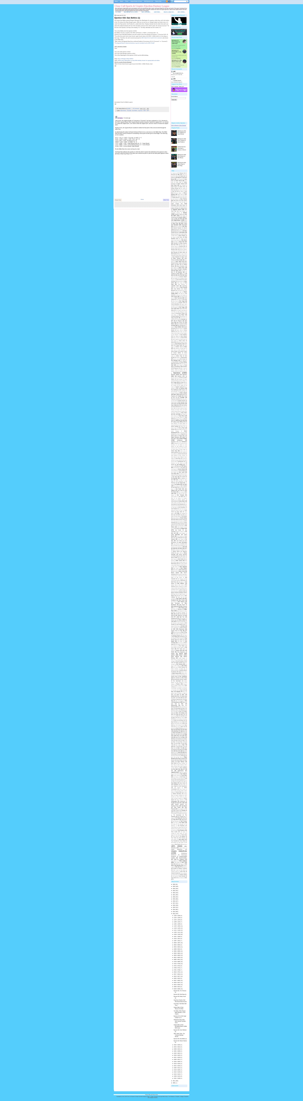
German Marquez (176, 412)
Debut (185, 346)
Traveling (172, 833)
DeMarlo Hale (178, 346)
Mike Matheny (181, 601)
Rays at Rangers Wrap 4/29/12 (125, 58)
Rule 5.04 (173, 729)
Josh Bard (174, 507)
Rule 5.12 (180, 734)
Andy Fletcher (183, 199)
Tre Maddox (182, 836)
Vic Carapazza (180, 859)
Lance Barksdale (175, 534)
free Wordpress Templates (174, 1096)
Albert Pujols (174, 186)
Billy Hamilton (184, 234)
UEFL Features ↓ (146, 12)
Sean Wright (174, 786)
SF (184, 769)
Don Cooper (182, 359)
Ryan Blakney (181, 761)
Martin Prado (175, 571)
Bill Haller (177, 229)
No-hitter (183, 626)
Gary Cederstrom (175, 405)
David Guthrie (174, 340)
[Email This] (142, 109)
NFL (177, 615)
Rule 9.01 (177, 754)
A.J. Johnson (180, 173)
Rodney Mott (174, 676)
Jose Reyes (185, 505)
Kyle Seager (180, 531)
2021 (174, 894)
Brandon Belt (182, 246)
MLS (186, 548)
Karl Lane (173, 514)
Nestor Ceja (173, 620)
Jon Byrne (181, 496)
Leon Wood (179, 540)
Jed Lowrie (174, 461)
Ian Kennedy (181, 432)
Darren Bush (179, 331)
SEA (179, 769)
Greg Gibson (182, 415)
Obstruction (181, 629)
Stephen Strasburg (179, 795)
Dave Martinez (183, 334)
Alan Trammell (182, 185)
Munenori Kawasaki (181, 612)
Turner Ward (182, 840)
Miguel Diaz (175, 594)
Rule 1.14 (176, 688)
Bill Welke (182, 232)
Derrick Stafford (177, 352)
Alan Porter (174, 185)
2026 (174, 884)
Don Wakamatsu (184, 360)
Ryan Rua (177, 766)
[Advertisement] (133, 204)
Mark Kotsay (174, 563)
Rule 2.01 (183, 714)
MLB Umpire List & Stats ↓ (131, 12)
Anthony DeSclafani (174, 206)
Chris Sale (184, 299)
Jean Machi (185, 460)
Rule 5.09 (175, 732)
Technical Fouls (174, 805)
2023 (174, 890)
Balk (186, 218)
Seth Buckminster (183, 786)
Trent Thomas (182, 837)
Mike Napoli (182, 604)
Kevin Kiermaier (180, 522)
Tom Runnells (180, 824)
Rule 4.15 (177, 726)
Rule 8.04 (175, 752)
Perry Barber (178, 644)
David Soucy (179, 345)
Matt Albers (185, 574)
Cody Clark (184, 310)
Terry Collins (177, 807)
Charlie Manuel (180, 290)
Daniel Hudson (179, 328)
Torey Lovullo (174, 831)
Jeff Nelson (184, 466)
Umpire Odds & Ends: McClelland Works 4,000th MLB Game (180, 1026)
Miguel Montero (182, 594)
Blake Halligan (182, 235)
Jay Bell (184, 458)
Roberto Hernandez (174, 670)
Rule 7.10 (182, 746)
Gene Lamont (180, 408)
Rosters (178, 684)
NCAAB (177, 613)
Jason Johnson (182, 455)
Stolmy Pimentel (180, 799)
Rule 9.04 (178, 755)
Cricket (172, 319)
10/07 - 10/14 (177, 940)
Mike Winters (182, 607)
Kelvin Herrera (178, 516)
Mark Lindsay (181, 563)
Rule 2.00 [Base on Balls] (180, 693)
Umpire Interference (176, 849)
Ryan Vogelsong (184, 766)
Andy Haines (184, 200)
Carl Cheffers (175, 278)
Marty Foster (182, 571)
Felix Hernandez (174, 391)
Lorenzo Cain (184, 543)
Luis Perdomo (181, 545)
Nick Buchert (173, 623)
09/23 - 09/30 (177, 944)
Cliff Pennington (174, 307)
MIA (184, 546)
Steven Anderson (178, 798)
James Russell (183, 452)
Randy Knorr (173, 659)
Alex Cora (173, 189)
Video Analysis (183, 860)
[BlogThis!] (144, 109)
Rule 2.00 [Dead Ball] (182, 696)
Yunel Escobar (182, 876)
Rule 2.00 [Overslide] (175, 708)
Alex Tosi (174, 191)
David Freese (183, 339)
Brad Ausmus (183, 243)
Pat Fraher (185, 635)
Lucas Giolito (175, 545)
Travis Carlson (179, 833)
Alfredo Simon (180, 194)
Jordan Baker (182, 501)
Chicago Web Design (163, 1096)
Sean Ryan (183, 784)
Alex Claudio (183, 188)
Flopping (173, 396)
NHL (181, 615)
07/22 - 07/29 (177, 963)
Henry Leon (183, 426)
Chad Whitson (177, 288)
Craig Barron (183, 316)
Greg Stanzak (180, 417)
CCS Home (118, 12)
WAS (183, 862)
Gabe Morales (181, 403)
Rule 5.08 (185, 731)
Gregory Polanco (179, 418)
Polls (183, 650)
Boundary (176, 243)
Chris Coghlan (183, 295)
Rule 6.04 (178, 737)
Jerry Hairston (174, 472)
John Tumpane (180, 495)
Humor (184, 429)
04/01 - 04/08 (177, 1051)
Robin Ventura (175, 673)
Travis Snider (175, 836)
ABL (179, 174)
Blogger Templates (184, 1096)
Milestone (180, 609)
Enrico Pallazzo (183, 380)
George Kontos (179, 409)
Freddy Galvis (173, 402)
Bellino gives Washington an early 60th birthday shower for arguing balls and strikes (139, 60)
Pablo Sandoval (177, 632)
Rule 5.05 (180, 729)
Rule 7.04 (173, 743)
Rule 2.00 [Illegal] (179, 700)
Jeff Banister (180, 461)
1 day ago (173, 76)
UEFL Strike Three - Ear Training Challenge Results (179, 1035)
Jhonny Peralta (178, 475)
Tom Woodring (181, 825)
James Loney (182, 450)
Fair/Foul (182, 388)
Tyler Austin (181, 842)
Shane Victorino (182, 789)
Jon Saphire (178, 498)
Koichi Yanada (180, 527)
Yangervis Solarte (174, 871)
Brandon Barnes (174, 246)
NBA (172, 613)
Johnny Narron (174, 496)
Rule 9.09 (180, 757)
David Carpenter (176, 339)
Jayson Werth (178, 460)
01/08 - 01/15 (177, 1076)
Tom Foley (175, 822)
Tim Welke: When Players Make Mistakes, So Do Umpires (180, 1012)
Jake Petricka (184, 447)
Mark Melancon (184, 565)
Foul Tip (175, 397)
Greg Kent (173, 417)
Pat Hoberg (175, 636)
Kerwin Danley (183, 518)
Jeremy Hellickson (174, 470)
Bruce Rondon (174, 267)
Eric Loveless (173, 385)
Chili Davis (180, 293)
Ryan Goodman (182, 763)
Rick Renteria (179, 664)
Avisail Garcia (174, 217)
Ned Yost (182, 617)
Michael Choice (175, 589)
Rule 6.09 (178, 740)
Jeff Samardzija (176, 467)
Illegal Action (174, 435)
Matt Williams (180, 583)
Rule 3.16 (176, 720)
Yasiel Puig (182, 871)
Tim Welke (177, 818)
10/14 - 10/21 (177, 938)
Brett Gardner (174, 253)
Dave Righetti (176, 336)
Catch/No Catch (175, 285)
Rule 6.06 (175, 738)
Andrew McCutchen (183, 197)
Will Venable (174, 868)
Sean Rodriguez (175, 784)
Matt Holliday (177, 580)
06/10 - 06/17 (177, 976)
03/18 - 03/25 (177, 1055)
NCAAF (183, 613)
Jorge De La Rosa (182, 502)
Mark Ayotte (180, 559)
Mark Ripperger (183, 566)
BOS (181, 218)
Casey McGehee (181, 284)
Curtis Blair (183, 319)
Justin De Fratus (179, 510)
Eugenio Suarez (179, 386)
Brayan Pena (174, 250)
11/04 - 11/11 (177, 932)
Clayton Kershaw (175, 305)
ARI (177, 177)
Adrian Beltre (178, 182)
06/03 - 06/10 (177, 978)
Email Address (174, 96)
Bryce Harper (174, 269)
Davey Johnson (176, 337)
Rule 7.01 (185, 740)
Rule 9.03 (173, 755)
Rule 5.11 (173, 734)
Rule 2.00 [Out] (183, 706)
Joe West (185, 484)
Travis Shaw (184, 834)
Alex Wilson (181, 191)
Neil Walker (183, 618)
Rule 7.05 (180, 743)
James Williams (174, 453)
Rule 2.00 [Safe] (174, 711)
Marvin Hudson (175, 572)
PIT (186, 630)
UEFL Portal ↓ (182, 12)
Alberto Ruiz (182, 186)
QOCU (173, 655)
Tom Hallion (182, 822)
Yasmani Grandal (175, 873)
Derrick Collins (183, 351)
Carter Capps (179, 282)
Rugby (176, 685)
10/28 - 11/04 (177, 934)
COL (179, 275)
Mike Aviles (181, 595)
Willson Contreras (183, 868)
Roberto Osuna (184, 671)
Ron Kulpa (184, 677)
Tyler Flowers (178, 844)
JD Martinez (176, 443)
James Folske (182, 449)
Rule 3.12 (176, 719)
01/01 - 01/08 (177, 1078)
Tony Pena (174, 830)
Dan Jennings (181, 325)
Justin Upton (179, 511)
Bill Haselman (183, 229)
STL (172, 770)
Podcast (178, 650)
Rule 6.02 (179, 735)
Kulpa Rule (184, 528)
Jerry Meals (174, 473)
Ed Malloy (185, 366)
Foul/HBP (182, 397)
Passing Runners (176, 635)
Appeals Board (177, 209)
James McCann (174, 452)
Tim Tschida (180, 816)
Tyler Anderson (174, 842)
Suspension (182, 801)
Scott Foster (182, 776)
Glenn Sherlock (174, 415)
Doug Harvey (176, 363)
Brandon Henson (182, 247)
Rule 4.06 (174, 723)
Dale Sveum (179, 322)
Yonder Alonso (175, 874)
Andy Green (176, 200)
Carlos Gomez (179, 279)
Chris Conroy (174, 296)
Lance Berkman (180, 536)
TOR (186, 802)
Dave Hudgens (184, 333)
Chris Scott (175, 301)
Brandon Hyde (174, 249)
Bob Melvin (184, 240)
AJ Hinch (181, 176)
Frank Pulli (174, 400)
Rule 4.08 (179, 723)
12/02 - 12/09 (177, 924)
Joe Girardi (180, 482)
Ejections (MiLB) (175, 374)
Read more (178, 48)
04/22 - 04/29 (177, 1044)
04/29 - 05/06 (177, 988)
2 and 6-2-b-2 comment (151, 38)
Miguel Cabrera (183, 592)
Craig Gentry (183, 317)
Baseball (129, 110)
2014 (174, 909)
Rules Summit (181, 758)
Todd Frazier (184, 819)
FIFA (177, 388)
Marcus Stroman (183, 557)
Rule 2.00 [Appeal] (175, 691)
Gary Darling (184, 405)
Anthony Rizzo (184, 208)
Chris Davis (182, 296)
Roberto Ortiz (176, 671)
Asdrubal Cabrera (179, 214)
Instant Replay (183, 438)
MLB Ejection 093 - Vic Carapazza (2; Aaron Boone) (182, 132)
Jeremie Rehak (181, 469)
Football (179, 396)
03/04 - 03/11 (177, 1059)
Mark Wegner (184, 568)
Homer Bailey (179, 429)
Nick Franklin (180, 623)
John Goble (180, 490)
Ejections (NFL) (181, 376)
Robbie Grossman (174, 668)
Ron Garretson (176, 677)
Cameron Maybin (183, 276)
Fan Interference (175, 389)
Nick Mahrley (180, 624)
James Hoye (174, 450)
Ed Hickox (177, 366)
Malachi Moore (176, 551)
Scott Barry (184, 775)
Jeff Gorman (180, 463)
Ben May (185, 226)
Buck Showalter (183, 269)
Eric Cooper (174, 382)
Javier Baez (178, 458)
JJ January (182, 443)
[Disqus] (141, 135)
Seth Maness (177, 787)
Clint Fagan (182, 307)
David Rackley (178, 343)
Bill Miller (185, 231)
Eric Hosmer (177, 383)
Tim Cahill (174, 813)
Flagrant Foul (182, 394)
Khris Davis (181, 525)
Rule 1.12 (182, 687)
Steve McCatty (180, 796)
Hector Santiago (174, 426)
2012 (174, 913)
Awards (180, 217)
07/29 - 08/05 (177, 961)
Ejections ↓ (157, 12)
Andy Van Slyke (182, 202)
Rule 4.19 (183, 726)
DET (172, 321)
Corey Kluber (173, 314)
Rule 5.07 (178, 731)
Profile (172, 652)
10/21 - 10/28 (177, 936)
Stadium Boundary (177, 793)
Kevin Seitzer (175, 525)
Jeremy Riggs (182, 470)
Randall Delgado (182, 658)
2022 (174, 892)
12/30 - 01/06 (177, 915)
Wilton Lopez (175, 870)
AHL (183, 174)
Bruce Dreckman (181, 266)
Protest (172, 653)
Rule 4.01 (183, 720)
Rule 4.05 (185, 722)
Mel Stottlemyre (180, 586)
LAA (186, 531)
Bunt (172, 272)
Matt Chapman (180, 578)
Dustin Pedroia (179, 365)
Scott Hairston (173, 778)
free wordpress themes (153, 1097)
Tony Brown (178, 828)
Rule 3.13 (182, 719)
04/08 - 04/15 (177, 1049)
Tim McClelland (177, 815)
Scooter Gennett (176, 775)
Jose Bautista (180, 504)
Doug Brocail (175, 362)
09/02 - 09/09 (177, 951)
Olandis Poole (174, 630)
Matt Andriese (174, 575)
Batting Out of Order (177, 226)
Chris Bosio (177, 295)
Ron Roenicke (176, 679)
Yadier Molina (183, 870)
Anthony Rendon (175, 208)
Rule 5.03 (184, 728)
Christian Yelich (181, 302)
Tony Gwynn (184, 828)
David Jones (182, 340)
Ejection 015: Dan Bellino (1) (180, 1038)
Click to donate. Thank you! (177, 86)
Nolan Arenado (183, 627)
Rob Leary (175, 667)
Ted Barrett (184, 805)
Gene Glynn (173, 408)
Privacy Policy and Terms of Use (151, 1094)
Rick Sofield (177, 665)
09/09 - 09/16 (177, 949)
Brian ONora (179, 261)
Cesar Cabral (175, 287)
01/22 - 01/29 (177, 1072)
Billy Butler (173, 234)
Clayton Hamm (184, 304)
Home (142, 199)
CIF (182, 273)
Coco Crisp (178, 310)
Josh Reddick (174, 508)
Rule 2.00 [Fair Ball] (178, 697)
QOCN (181, 653)
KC (176, 513)
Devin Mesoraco (180, 354)
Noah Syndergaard (174, 627)
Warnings (179, 865)
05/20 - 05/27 (177, 982)
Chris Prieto (179, 299)
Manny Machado (183, 554)
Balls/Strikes (123, 110)
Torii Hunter (183, 831)
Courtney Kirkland (175, 316)
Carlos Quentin (180, 281)
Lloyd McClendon (183, 542)
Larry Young (180, 539)
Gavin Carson (183, 406)
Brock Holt (179, 264)
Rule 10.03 (177, 690)
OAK (174, 629)
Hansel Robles (182, 423)
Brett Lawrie (181, 253)
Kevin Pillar (177, 524)
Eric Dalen (181, 382)
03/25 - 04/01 (177, 1053)
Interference (184, 441)
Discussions (184, 357)
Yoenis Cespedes (183, 873)
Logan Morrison (176, 543)
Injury (174, 438)
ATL (181, 177)
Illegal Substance (175, 437)
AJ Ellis (176, 176)
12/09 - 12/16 (177, 921)
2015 (174, 907)
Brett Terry (185, 255)
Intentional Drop (175, 441)
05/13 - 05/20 (177, 984)
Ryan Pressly (180, 764)
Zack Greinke (180, 877)
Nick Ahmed (178, 621)
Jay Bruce (173, 460)
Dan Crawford (180, 323)
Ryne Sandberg (183, 767)
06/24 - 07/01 (177, 972)
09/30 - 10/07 (177, 942)
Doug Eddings (183, 362)
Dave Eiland (177, 333)
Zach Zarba (173, 877)
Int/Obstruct (180, 440)
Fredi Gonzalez (181, 402)
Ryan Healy (173, 764)
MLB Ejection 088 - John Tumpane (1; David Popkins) (182, 140)
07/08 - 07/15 (177, 967)
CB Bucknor (179, 272)
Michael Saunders (174, 591)
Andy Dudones (175, 199)
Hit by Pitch (182, 428)
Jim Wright (181, 479)
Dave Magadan (175, 334)
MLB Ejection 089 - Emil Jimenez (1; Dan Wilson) (182, 156)
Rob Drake (184, 665)
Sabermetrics (181, 770)
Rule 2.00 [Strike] (180, 713)
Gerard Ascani (177, 411)
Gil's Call (175, 414)
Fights (174, 394)
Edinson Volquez (174, 369)
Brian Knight (179, 260)
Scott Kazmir (180, 778)
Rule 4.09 (185, 723)
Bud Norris (183, 270)
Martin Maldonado (183, 569)
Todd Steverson (176, 821)
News (180, 620)
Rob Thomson (182, 667)
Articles (185, 212)
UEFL (148, 110)
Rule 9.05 (183, 755)
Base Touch (184, 223)
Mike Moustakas (175, 603)
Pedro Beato (180, 642)
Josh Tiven (181, 508)
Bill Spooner (175, 232)
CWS (183, 275)
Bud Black (175, 270)
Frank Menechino (184, 399)
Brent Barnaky (174, 252)
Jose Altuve (173, 504)
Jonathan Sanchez (181, 499)
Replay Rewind (179, 662)
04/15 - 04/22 (177, 1047)
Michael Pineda (183, 589)
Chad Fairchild (183, 287)
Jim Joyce (174, 476)
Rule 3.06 (181, 717)
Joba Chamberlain (179, 481)
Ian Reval (178, 434)
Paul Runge (180, 641)
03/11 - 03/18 (177, 1057)
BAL (177, 218)
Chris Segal (182, 301)
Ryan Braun (174, 763)
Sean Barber (174, 783)
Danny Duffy (179, 330)
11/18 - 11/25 (177, 928)
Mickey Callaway (174, 592)
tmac (186, 877)
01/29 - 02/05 (177, 1070)
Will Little (177, 867)
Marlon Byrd (175, 569)
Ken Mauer (184, 516)
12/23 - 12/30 (177, 917)
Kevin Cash (182, 519)
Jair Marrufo (180, 444)
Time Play (185, 818)
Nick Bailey (184, 621)
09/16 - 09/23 (177, 947)
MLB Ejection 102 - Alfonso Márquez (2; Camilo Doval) (176, 42)
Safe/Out (173, 772)
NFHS (172, 615)
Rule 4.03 (173, 722)
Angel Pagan (182, 205)
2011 (174, 1080)
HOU (184, 420)
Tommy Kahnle (174, 827)
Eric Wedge (181, 385)
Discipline (178, 357)
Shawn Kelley (180, 790)
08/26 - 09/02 (177, 953)
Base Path (175, 223)
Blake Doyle (174, 235)
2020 (174, 897)
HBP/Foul (178, 420)
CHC (178, 273)
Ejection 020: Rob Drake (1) (180, 994)
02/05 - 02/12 (177, 1067)
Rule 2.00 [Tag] (174, 714)
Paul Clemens (180, 638)
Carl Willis (181, 278)
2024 (174, 888)
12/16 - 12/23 (177, 919)
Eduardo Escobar (174, 371)
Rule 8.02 (178, 751)
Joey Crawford (183, 485)
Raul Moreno (180, 659)
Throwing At (184, 810)
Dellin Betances (176, 348)
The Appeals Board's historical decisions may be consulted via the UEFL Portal (134, 43)
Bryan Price (181, 267)
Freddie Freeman (181, 400)
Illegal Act (183, 434)
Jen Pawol (183, 467)
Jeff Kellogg (180, 464)
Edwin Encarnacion (183, 371)
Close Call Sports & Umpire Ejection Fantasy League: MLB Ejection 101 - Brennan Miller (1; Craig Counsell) (177, 82)
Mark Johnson (183, 562)
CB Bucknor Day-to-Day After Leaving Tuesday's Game (180, 1021)
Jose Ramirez (178, 505)
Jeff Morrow (177, 466)
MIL (172, 548)
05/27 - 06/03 (177, 980)
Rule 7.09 (175, 746)
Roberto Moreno (183, 670)
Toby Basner (176, 819)
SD (174, 769)
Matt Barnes (181, 575)
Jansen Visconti (181, 453)
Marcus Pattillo (174, 557)
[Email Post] (141, 108)
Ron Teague (184, 679)
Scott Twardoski (180, 779)
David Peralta (180, 342)
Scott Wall (178, 781)
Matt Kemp (173, 581)
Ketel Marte (175, 519)
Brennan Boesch (182, 250)
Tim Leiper (185, 813)
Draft (172, 365)
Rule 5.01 (173, 728)
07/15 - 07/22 (177, 965)
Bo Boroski (173, 237)
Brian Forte (184, 256)
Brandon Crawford (174, 247)
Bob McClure (177, 240)
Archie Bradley (182, 211)
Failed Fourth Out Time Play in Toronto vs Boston (182, 148)
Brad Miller (176, 244)
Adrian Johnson (181, 183)
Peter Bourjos (173, 647)
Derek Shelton (174, 351)
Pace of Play (184, 632)
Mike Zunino (173, 609)
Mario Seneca (173, 559)
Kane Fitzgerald (183, 513)
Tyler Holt (184, 844)
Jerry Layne (181, 472)
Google (152, 1096)
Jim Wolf (173, 479)
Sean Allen (184, 781)
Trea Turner (174, 837)
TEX (176, 802)
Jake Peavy (178, 447)
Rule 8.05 (180, 752)
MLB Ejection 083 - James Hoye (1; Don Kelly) (182, 164)
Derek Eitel (183, 348)
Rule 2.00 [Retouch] (180, 709)
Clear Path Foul (183, 305)
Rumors (173, 760)
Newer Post (118, 200)
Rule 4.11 (181, 725)
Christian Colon (174, 302)
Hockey (172, 429)
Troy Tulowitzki (174, 840)
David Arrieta (184, 337)
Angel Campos (175, 203)
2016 (174, 905)
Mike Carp (180, 597)
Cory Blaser (181, 314)
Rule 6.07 (181, 738)
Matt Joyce (183, 580)
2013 (174, 911)
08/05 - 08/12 (177, 959)
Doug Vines (183, 363)
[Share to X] (146, 109)
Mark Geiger (176, 562)
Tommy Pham (180, 827)
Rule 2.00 (182, 690)
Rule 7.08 (184, 744)
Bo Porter (180, 237)
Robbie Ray (183, 668)
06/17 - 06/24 (177, 974)
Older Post (166, 200)
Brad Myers (183, 244)
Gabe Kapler (174, 403)
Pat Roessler (173, 638)
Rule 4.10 (175, 725)
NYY (175, 617)
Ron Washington (177, 680)
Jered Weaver (173, 469)
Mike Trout (175, 607)
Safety (180, 772)
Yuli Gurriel (175, 876)
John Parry (179, 493)
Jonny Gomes (174, 501)
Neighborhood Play (175, 618)
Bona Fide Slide (183, 241)
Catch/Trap (184, 285)
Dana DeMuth (178, 327)
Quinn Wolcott (175, 656)
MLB (145, 110)
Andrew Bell (175, 197)
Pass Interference (183, 633)
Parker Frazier (176, 633)
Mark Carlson (179, 560)
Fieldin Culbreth (183, 393)
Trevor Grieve (173, 839)
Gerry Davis (184, 412)
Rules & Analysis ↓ (169, 12)
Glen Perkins (183, 414)
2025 (174, 886)
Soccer (177, 792)
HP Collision (174, 421)
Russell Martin (179, 760)
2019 (174, 899)
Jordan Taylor (173, 502)
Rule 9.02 (183, 754)
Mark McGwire (177, 565)
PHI (181, 630)
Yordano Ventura (183, 874)
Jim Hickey (185, 475)
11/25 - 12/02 (177, 926)
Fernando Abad (182, 391)
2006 (174, 1082)
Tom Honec (173, 824)
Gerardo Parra (184, 411)
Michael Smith (182, 591)
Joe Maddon (177, 484)
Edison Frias (182, 369)
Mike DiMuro (179, 598)
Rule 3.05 (175, 717)
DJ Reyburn (179, 321)
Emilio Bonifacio (180, 379)
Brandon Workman (183, 249)
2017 (174, 903)
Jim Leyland (182, 476)
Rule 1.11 (176, 687)
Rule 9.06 (173, 757)
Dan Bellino (135, 110)
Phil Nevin (179, 648)
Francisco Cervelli (175, 399)
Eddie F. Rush (183, 368)
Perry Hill (184, 644)
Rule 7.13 (180, 748)
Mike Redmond (174, 606)
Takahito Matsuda (179, 804)
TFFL (180, 802)
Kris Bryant (177, 528)
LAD (175, 533)
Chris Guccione (178, 298)
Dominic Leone (176, 359)
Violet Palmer (177, 862)
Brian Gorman (177, 258)
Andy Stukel (175, 202)
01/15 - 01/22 (177, 1074)
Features (183, 389)
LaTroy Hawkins (182, 533)
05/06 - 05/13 (177, 986)
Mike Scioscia (183, 606)
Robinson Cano (184, 673)
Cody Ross (173, 311)
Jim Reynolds (174, 478)
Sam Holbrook (183, 773)
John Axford (181, 487)
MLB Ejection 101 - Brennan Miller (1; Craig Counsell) (176, 52)
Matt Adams (179, 574)
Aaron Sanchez (180, 179)
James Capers (175, 449)
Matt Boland (179, 577)
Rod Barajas (183, 674)
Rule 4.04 (179, 722)
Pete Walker (182, 645)
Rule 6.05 (184, 737)
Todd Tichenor (183, 821)
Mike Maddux (173, 601)
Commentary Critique (180, 313)
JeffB (174, 71)
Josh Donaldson (181, 507)
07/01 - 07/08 (177, 970)
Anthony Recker (183, 206)
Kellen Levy (180, 514)
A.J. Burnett (173, 173)
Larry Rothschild (179, 537)
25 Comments (136, 108)
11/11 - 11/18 (177, 930)
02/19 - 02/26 (177, 1063)
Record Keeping (179, 661)
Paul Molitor (180, 639)
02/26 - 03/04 (177, 1061)
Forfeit (185, 396)
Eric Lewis (184, 383)
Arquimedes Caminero (175, 212)
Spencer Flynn (184, 792)
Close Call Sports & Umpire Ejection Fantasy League (142, 6)
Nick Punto (177, 626)
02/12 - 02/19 (177, 1065)
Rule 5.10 (183, 732)
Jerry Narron (181, 473)
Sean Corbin (182, 783)
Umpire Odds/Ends (179, 851)
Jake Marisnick (180, 446)
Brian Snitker (179, 263)
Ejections (140, 110)
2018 (174, 901)
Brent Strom (182, 252)
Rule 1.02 (181, 685)
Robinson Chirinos (175, 674)
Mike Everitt (182, 600)
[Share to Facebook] (148, 109)
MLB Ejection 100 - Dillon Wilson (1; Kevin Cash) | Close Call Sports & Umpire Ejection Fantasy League (177, 74)
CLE (174, 275)
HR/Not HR (182, 421)
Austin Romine (183, 215)
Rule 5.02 (178, 728)
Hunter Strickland (175, 431)
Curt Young (177, 319)
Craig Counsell (174, 317)
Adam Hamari (179, 180)
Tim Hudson (179, 813)
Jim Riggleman (183, 478)
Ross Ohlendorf (180, 682)
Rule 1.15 (182, 688)
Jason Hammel (174, 455)
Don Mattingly (174, 360)
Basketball (184, 224)
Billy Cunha (178, 234)
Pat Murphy (182, 636)
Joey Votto (175, 487)
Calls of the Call (174, 276)
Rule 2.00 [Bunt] (175, 694)
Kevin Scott (184, 524)
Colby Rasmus (180, 311)
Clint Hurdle (174, 308)
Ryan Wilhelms (175, 767)
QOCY (181, 655)
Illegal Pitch (182, 435)
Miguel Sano (174, 595)
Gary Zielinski (176, 406)
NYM (186, 615)
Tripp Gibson (181, 839)
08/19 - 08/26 (177, 955)
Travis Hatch (177, 834)
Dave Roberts (184, 336)
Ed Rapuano (175, 368)
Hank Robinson (174, 423)
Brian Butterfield (176, 256)
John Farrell (178, 489)
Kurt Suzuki (178, 530)
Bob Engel (181, 238)
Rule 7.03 (182, 741)
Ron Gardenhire (183, 676)
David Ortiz (173, 342)
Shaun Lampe (174, 790)
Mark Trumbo (175, 568)
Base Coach (184, 221)
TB (171, 802)
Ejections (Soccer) (174, 377)
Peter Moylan (180, 647)
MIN (176, 548)
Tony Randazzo (181, 830)
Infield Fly (184, 437)
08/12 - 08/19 (177, 957)
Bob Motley (175, 241)
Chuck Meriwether (175, 304)
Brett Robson (179, 255)
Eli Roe (181, 377)
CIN (186, 273)
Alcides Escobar (174, 188)
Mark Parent (175, 566)
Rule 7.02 (175, 741)
